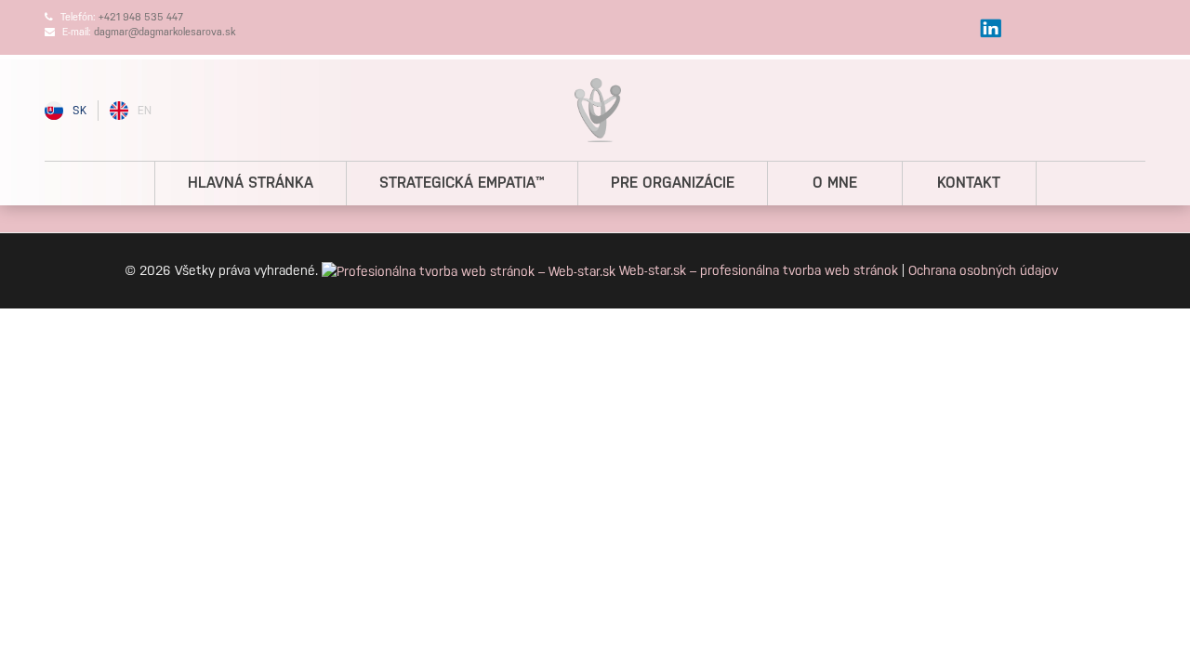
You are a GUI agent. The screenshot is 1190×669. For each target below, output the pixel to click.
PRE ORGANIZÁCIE (672, 182)
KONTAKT (968, 182)
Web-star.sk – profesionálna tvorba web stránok (758, 270)
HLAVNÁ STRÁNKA (250, 182)
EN (145, 110)
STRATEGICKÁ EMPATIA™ (462, 182)
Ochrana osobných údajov (983, 270)
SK (79, 110)
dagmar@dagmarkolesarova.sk (164, 32)
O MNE (835, 182)
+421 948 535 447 (141, 17)
